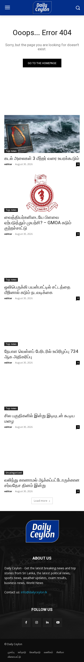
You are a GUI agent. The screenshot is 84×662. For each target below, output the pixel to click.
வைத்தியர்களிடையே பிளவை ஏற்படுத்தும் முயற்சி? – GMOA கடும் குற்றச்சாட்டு (37, 223)
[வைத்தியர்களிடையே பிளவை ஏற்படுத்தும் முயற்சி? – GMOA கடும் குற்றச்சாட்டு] (42, 193)
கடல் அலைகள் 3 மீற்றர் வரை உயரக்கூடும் (41, 158)
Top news (11, 151)
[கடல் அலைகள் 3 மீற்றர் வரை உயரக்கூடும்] (42, 134)
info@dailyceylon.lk (34, 592)
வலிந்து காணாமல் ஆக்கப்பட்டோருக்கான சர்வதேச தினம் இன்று (41, 482)
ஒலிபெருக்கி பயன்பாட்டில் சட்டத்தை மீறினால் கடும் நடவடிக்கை (37, 289)
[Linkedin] (47, 622)
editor (8, 164)
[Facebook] (26, 622)
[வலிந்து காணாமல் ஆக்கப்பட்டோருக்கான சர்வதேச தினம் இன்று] (42, 456)
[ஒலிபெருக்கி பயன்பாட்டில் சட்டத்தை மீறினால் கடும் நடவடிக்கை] (42, 263)
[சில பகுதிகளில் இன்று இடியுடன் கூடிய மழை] (42, 391)
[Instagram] (37, 622)
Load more (40, 501)
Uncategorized (14, 472)
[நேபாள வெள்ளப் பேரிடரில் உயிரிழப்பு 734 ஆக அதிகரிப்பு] (42, 327)
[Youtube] (58, 622)
